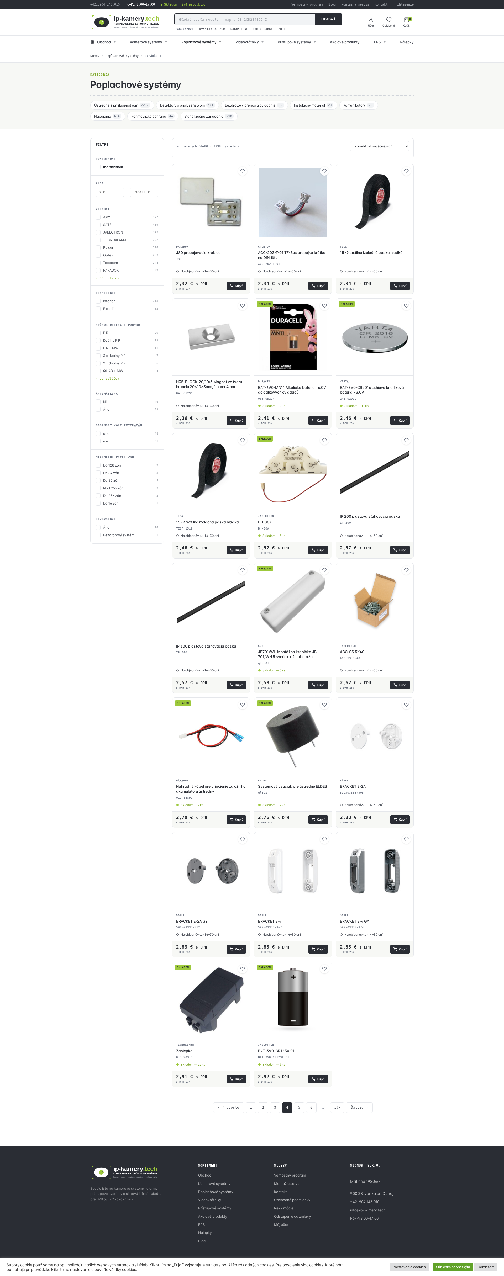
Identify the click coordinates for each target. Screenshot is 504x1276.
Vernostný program (307, 4)
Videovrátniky (247, 42)
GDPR (391, 1265)
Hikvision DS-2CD (210, 29)
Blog (332, 4)
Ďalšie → (359, 1107)
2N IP (282, 29)
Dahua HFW (238, 29)
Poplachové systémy (199, 42)
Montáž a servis (355, 4)
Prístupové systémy (294, 42)
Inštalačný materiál (313, 105)
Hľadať (328, 19)
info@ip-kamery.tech (368, 1210)
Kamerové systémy (146, 42)
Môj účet (281, 1224)
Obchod (104, 42)
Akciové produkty (345, 42)
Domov (94, 56)
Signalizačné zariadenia (208, 116)
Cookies (407, 1265)
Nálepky (407, 42)
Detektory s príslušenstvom (186, 105)
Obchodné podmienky (292, 1200)
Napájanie (107, 116)
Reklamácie (283, 1208)
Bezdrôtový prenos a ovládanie (253, 105)
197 (337, 1107)
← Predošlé (228, 1107)
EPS (377, 42)
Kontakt (381, 4)
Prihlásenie (403, 4)
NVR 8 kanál (263, 29)
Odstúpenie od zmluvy (292, 1216)
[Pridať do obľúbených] (242, 171)
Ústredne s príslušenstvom (121, 105)
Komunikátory (357, 105)
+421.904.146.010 (105, 4)
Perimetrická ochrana (152, 116)
